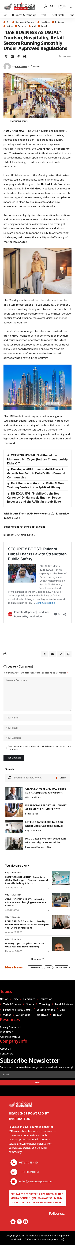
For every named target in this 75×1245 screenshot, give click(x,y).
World (44, 26)
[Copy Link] (18, 56)
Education (36, 830)
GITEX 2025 (61, 967)
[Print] (24, 56)
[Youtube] (13, 1221)
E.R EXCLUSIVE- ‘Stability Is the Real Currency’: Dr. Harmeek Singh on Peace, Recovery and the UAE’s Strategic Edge (34, 497)
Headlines (45, 22)
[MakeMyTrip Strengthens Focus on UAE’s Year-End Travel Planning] (61, 944)
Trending (22, 26)
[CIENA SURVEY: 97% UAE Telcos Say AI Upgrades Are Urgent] (14, 793)
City (8, 22)
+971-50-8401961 (29, 1171)
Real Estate (34, 967)
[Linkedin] (25, 1221)
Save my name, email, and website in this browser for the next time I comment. (39, 748)
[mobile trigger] (69, 6)
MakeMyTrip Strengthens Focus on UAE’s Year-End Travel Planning (24, 945)
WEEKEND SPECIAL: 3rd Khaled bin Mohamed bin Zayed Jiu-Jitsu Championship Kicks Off (37, 459)
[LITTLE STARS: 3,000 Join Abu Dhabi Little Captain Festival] (14, 826)
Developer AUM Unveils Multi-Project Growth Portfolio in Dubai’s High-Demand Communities (36, 473)
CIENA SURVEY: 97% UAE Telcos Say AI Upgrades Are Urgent (45, 790)
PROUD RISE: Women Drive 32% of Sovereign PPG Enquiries (45, 840)
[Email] (12, 56)
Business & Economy (25, 22)
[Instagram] (19, 1221)
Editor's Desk (31, 814)
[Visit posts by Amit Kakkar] (7, 66)
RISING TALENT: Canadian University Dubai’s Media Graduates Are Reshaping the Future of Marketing (27, 924)
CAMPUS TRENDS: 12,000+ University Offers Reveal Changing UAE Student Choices (25, 902)
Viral (34, 26)
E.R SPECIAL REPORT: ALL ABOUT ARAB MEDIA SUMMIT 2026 (46, 807)
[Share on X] (5, 56)
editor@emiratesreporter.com (35, 1181)
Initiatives (59, 22)
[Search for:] (33, 778)
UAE (48, 967)
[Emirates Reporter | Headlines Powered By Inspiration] (19, 6)
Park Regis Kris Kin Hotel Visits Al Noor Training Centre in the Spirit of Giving (36, 485)
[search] (45, 6)
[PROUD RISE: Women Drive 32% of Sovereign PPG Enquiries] (14, 843)
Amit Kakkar (21, 66)
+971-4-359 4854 (29, 1162)
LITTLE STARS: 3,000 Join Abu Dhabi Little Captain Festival (44, 823)
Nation (10, 26)
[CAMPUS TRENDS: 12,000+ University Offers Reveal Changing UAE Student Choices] (61, 900)
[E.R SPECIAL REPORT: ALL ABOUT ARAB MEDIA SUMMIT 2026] (14, 810)
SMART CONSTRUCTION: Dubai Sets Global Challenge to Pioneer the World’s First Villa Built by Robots (27, 880)
